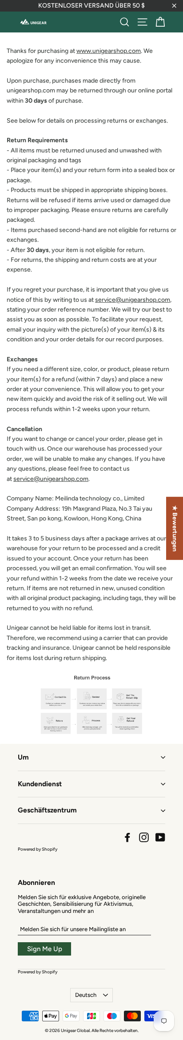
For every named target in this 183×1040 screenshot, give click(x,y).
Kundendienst (40, 784)
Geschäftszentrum (47, 810)
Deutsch (85, 995)
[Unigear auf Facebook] (127, 837)
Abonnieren (36, 882)
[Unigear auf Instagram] (144, 837)
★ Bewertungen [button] (175, 528)
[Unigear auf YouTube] (160, 837)
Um (23, 757)
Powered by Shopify (37, 849)
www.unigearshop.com (108, 51)
